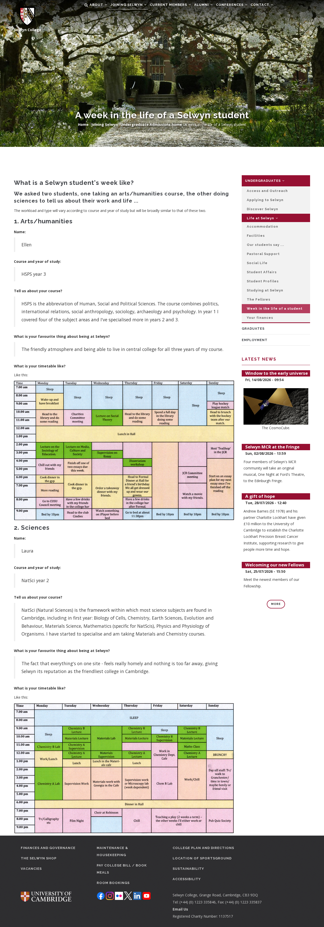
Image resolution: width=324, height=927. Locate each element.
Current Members (169, 5)
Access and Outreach (267, 191)
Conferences (230, 5)
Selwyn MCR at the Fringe (272, 447)
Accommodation (262, 226)
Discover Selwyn (262, 209)
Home (83, 124)
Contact (260, 5)
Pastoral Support (263, 254)
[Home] (24, 13)
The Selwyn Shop (38, 858)
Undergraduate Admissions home (151, 124)
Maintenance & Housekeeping (112, 851)
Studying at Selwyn (265, 290)
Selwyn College (27, 29)
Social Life (257, 263)
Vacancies (31, 869)
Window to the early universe (276, 373)
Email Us (180, 909)
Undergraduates (263, 181)
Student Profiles (263, 281)
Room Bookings (113, 883)
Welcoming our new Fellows (274, 565)
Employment (255, 340)
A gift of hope (260, 496)
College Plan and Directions (203, 848)
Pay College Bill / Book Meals (122, 868)
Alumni (202, 5)
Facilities (256, 236)
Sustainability (188, 869)
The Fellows (258, 299)
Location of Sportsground (202, 858)
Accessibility (187, 879)
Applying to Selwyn (265, 200)
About (97, 5)
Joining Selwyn (127, 5)
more (276, 604)
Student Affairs (262, 272)
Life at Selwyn (261, 218)
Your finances (260, 318)
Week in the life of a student (274, 308)
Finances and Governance (48, 848)
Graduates (253, 328)
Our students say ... (265, 245)
